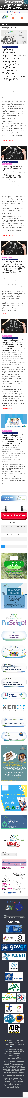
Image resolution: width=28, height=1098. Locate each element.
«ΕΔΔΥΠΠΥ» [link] (15, 84)
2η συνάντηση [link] (11, 284)
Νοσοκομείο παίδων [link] (15, 286)
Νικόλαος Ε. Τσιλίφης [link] (11, 280)
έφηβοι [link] (8, 193)
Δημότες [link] (7, 453)
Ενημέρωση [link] (11, 90)
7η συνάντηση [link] (12, 453)
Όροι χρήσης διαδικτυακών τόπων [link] (18, 918)
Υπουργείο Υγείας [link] (11, 185)
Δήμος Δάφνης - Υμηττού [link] (12, 451)
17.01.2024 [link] (8, 362)
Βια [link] (18, 358)
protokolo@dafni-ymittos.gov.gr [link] (14, 8)
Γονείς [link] (9, 94)
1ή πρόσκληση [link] (13, 356)
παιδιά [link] (7, 90)
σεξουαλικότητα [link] (7, 179)
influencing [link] (19, 282)
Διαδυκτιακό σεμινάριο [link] (16, 94)
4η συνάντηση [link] (11, 86)
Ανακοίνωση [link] (8, 92)
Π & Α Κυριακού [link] (18, 455)
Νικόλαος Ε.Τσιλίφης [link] (14, 96)
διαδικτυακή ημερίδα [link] (15, 362)
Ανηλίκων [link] (8, 360)
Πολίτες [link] (17, 453)
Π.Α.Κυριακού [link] (9, 84)
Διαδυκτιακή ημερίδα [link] (8, 274)
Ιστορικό (3, 852)
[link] (26, 2)
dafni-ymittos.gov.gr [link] (15, 1087)
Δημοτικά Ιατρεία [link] (12, 459)
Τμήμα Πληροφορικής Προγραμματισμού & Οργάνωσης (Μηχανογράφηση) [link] (14, 1051)
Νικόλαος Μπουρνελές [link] (11, 183)
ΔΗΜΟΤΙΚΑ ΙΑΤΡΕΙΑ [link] (7, 164)
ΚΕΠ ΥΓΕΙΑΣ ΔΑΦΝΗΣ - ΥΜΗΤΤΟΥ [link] (10, 46)
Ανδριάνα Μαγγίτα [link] (10, 181)
